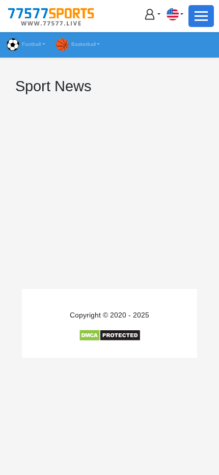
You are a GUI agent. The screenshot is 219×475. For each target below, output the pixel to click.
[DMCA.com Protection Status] (110, 335)
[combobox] (174, 14)
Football (31, 44)
